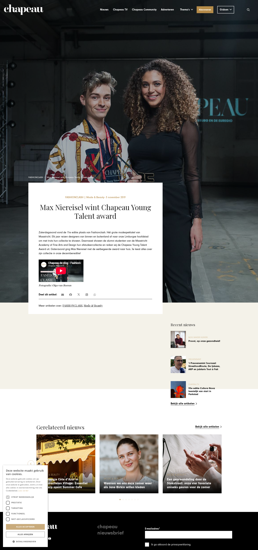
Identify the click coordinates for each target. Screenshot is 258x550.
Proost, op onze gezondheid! (204, 341)
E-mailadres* (152, 528)
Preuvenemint (194, 359)
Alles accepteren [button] (25, 527)
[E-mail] (63, 294)
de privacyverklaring (179, 544)
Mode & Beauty (93, 305)
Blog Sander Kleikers (198, 337)
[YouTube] (49, 538)
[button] (186, 9)
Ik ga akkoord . (171, 544)
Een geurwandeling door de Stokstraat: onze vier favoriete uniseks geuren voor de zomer (189, 483)
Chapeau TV (193, 384)
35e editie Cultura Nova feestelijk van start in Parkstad (201, 391)
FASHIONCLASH (72, 305)
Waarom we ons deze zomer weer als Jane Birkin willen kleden (128, 485)
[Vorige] (31, 463)
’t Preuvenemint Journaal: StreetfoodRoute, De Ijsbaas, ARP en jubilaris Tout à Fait (204, 366)
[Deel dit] (71, 294)
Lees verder (23, 490)
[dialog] (25, 506)
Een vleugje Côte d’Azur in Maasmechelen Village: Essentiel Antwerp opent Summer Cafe (64, 483)
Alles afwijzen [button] (25, 534)
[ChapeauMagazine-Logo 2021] (23, 9)
